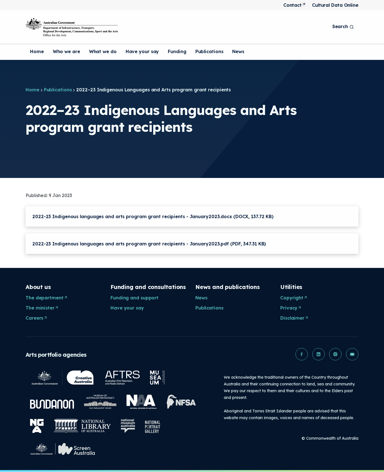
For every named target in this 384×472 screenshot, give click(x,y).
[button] (301, 354)
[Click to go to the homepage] (72, 27)
